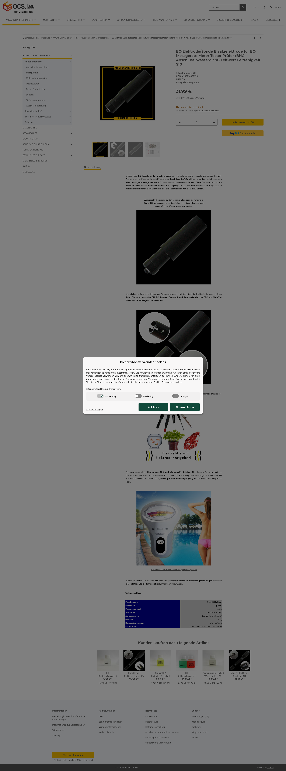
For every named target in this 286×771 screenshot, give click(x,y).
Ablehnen (153, 407)
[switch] (100, 396)
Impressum (115, 389)
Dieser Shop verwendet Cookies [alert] (143, 362)
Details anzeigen (94, 409)
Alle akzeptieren (185, 407)
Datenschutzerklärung (97, 389)
